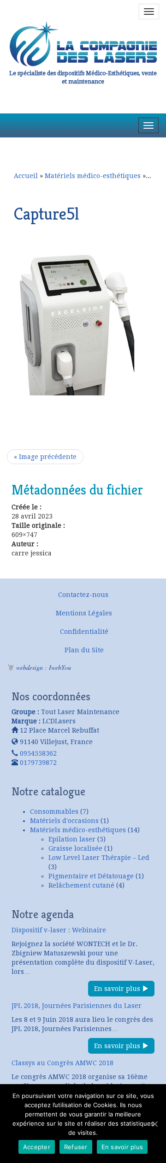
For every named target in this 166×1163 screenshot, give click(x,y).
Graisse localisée (75, 848)
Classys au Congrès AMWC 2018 (62, 1063)
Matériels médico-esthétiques (93, 175)
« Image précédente (45, 456)
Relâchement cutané (81, 885)
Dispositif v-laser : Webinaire (59, 930)
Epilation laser (71, 839)
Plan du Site (84, 650)
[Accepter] (154, 1123)
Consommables (54, 811)
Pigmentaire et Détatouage (91, 876)
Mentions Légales (84, 613)
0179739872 (38, 762)
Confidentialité (84, 631)
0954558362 (38, 753)
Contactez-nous (83, 594)
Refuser (76, 1147)
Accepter (36, 1147)
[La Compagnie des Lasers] (83, 43)
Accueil (26, 175)
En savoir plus (118, 988)
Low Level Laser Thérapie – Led (98, 857)
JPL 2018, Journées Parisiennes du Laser (77, 1005)
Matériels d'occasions (64, 820)
